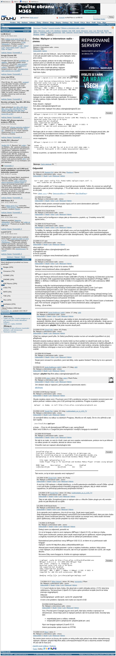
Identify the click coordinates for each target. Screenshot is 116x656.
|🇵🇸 (2, 166)
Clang (26, 46)
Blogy (52, 22)
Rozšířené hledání (99, 19)
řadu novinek (22, 64)
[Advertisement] (59, 157)
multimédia (43, 32)
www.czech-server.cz (21, 654)
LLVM (23, 42)
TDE (5, 296)
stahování (69, 32)
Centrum (10, 257)
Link (50, 176)
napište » (27, 28)
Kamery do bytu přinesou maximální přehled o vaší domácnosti (16, 329)
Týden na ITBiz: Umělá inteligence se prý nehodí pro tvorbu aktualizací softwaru (16, 320)
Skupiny (58, 22)
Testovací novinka (9, 332)
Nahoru (53, 646)
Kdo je (83, 22)
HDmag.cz (25, 1)
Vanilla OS (5, 145)
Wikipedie (5, 44)
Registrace (111, 25)
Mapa (104, 22)
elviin (48, 378)
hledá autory (34, 17)
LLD (2, 47)
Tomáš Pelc (49, 411)
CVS (51, 31)
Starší (23, 257)
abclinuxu (39, 388)
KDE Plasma (7, 283)
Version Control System (92, 32)
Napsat (17, 257)
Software (32, 22)
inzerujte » (27, 31)
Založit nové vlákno (40, 646)
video (102, 32)
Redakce (82, 654)
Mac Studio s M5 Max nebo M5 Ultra (14, 109)
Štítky (35, 31)
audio (48, 31)
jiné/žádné (7, 304)
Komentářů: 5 (17, 212)
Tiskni (35, 649)
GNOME (6, 279)
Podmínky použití (98, 654)
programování (56, 32)
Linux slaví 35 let (7, 77)
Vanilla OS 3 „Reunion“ (10, 140)
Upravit (50, 34)
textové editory (78, 32)
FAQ (18, 22)
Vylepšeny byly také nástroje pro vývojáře (14, 70)
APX (24, 159)
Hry (71, 22)
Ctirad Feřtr (49, 330)
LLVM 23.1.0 (5, 34)
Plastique (69, 172)
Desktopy (65, 22)
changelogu (5, 242)
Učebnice (45, 22)
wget (109, 32)
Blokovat (56, 176)
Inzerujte (62, 17)
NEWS (17, 209)
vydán (23, 145)
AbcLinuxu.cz (6, 1)
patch (49, 32)
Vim (106, 32)
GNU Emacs (11, 207)
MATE (5, 292)
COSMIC (6, 275)
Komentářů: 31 (6, 311)
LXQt (5, 288)
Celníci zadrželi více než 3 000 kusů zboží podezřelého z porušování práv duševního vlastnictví (15, 170)
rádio (63, 32)
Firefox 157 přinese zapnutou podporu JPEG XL (12, 121)
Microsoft (100, 31)
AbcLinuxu (8, 316)
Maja (46, 632)
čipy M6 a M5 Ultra (20, 107)
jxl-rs (13, 132)
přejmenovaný (21, 249)
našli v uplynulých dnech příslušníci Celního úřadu (14, 181)
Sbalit (45, 176)
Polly (3, 49)
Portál (93, 22)
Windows (36, 34)
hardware (65, 31)
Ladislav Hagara (6, 52)
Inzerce (88, 654)
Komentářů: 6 (17, 117)
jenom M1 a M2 (7, 114)
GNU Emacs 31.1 (7, 200)
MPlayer (36, 32)
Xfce (5, 300)
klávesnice (84, 31)
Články (39, 22)
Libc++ (22, 47)
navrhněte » (26, 259)
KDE (73, 31)
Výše (52, 201)
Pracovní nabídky (8, 31)
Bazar (88, 22)
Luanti (3, 250)
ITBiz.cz (16, 1)
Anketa (4, 259)
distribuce (57, 31)
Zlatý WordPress (80, 193)
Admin (44, 51)
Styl (2, 25)
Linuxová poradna (54, 28)
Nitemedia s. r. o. (48, 654)
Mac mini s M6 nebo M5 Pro (11, 109)
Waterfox (18, 220)
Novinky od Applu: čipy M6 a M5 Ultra (15, 102)
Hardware (25, 22)
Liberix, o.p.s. (42, 193)
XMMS (42, 34)
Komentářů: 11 (17, 198)
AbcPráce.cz (34, 1)
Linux (90, 31)
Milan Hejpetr (56, 581)
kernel (78, 31)
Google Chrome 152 (8, 55)
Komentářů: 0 (17, 52)
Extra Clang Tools (12, 47)
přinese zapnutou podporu (19, 127)
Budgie (5, 267)
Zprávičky (5, 28)
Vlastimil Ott (49, 172)
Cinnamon (7, 271)
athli (79, 312)
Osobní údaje (109, 654)
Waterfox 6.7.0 (6, 215)
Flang (9, 49)
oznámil (25, 82)
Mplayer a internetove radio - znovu (73, 28)
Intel (69, 31)
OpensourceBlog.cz (59, 193)
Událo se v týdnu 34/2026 (12, 324)
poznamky (78, 581)
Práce (99, 22)
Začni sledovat (46, 164)
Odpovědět (37, 51)
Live (94, 31)
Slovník (76, 22)
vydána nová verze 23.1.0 (14, 39)
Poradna (12, 22)
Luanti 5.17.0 (6, 232)
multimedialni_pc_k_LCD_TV (76, 411)
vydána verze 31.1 (11, 206)
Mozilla (106, 31)
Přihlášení (101, 25)
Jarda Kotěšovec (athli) (56, 312)
